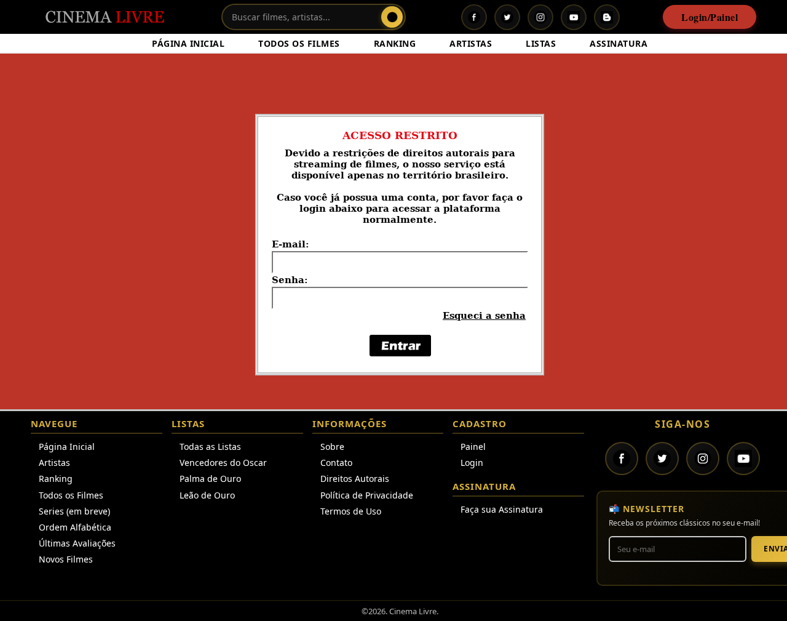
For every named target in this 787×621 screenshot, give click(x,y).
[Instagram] (540, 17)
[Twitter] (507, 17)
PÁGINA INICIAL (188, 43)
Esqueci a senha (484, 315)
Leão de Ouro (207, 495)
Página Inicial (67, 446)
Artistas (54, 462)
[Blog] (607, 17)
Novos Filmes (66, 559)
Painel (473, 446)
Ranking (56, 478)
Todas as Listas (210, 446)
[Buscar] (392, 17)
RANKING (395, 43)
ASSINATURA (618, 43)
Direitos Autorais (354, 478)
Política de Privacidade (366, 495)
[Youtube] (574, 17)
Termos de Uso (350, 511)
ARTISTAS (470, 43)
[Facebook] (474, 17)
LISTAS (541, 43)
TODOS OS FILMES (299, 43)
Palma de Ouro (210, 478)
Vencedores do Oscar (223, 462)
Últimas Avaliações (77, 543)
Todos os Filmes (71, 495)
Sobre (332, 446)
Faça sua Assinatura (502, 509)
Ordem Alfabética (75, 527)
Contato (336, 462)
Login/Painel (709, 17)
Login (472, 462)
